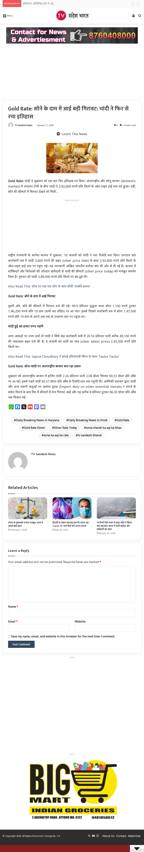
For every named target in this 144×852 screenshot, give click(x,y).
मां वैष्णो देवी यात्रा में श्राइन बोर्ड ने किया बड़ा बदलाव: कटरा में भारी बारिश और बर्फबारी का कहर (114, 526)
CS (58, 835)
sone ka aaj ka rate (56, 435)
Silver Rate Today (65, 428)
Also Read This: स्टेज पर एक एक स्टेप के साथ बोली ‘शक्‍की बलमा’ (49, 286)
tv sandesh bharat (90, 435)
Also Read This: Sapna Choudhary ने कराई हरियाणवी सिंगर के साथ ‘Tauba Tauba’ (63, 356)
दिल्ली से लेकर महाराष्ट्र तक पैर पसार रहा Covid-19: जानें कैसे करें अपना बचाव (71, 524)
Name (13, 606)
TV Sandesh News (23, 125)
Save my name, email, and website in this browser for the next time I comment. (63, 636)
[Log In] (133, 17)
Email (13, 621)
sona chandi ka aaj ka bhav (104, 428)
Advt (72, 754)
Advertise (134, 836)
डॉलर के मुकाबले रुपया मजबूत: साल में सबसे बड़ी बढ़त (25, 524)
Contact (121, 836)
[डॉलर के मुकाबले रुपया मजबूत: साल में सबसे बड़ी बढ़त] (27, 508)
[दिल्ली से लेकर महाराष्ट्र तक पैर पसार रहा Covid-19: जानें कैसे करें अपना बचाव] (72, 508)
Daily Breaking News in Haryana (37, 420)
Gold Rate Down (34, 428)
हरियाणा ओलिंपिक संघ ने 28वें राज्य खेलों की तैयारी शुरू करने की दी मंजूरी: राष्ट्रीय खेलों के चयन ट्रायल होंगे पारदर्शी (82, 3)
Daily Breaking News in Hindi (87, 420)
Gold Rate (123, 420)
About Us (108, 836)
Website (80, 621)
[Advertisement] (72, 71)
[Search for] (139, 17)
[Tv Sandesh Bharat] (72, 15)
